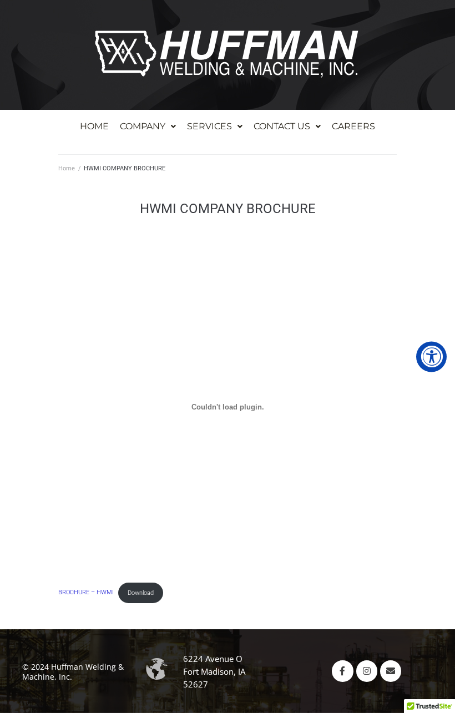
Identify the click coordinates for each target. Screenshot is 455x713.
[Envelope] (390, 670)
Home (66, 168)
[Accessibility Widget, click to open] (431, 356)
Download (141, 592)
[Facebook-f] (342, 670)
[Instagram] (366, 670)
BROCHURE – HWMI (86, 592)
